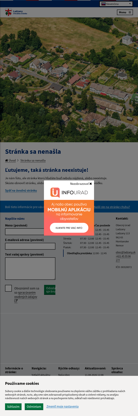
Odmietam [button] (34, 407)
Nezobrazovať (79, 184)
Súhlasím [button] (13, 407)
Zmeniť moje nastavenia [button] (62, 406)
